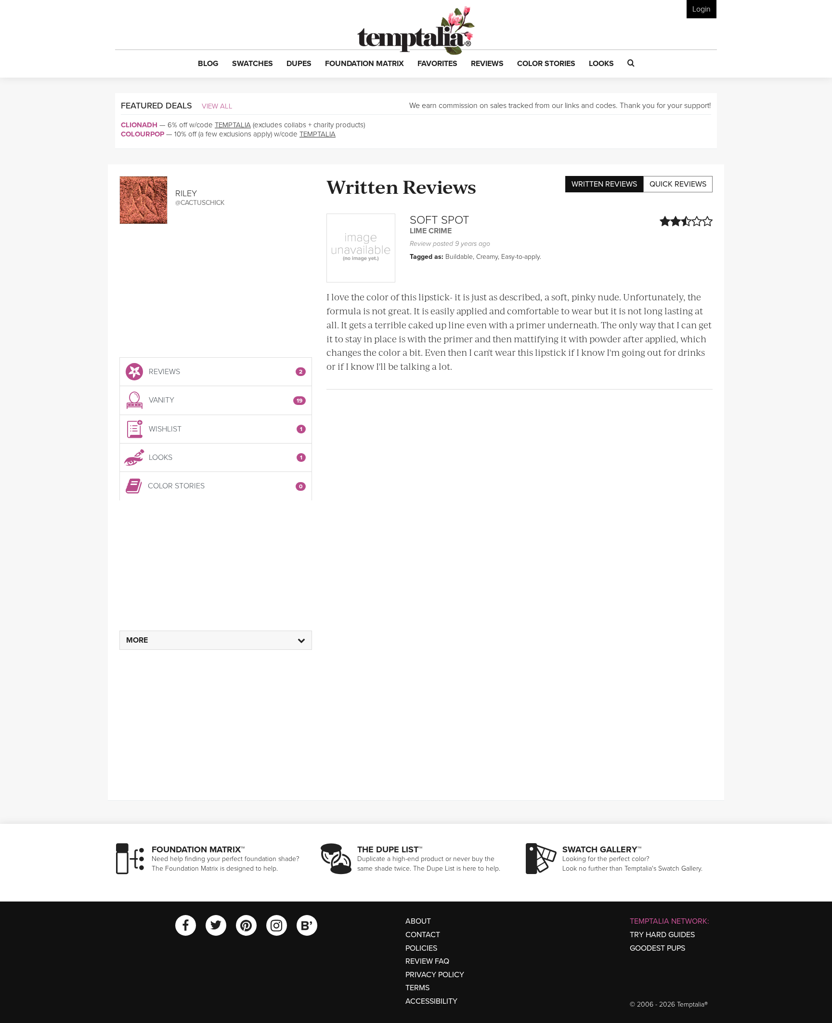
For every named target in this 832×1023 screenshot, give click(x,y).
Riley (186, 193)
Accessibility (431, 1001)
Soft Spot (439, 220)
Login (701, 9)
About (418, 921)
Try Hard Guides (662, 935)
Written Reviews (604, 184)
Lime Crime (431, 231)
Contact (422, 935)
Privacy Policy (434, 975)
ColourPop (142, 134)
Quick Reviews (678, 184)
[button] (208, 64)
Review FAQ (427, 961)
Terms (417, 988)
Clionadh (139, 125)
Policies (421, 948)
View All (217, 106)
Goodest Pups (657, 948)
